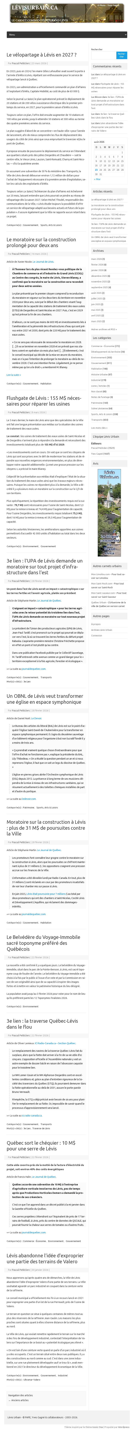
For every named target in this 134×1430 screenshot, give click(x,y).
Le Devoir (36, 718)
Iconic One (97, 1427)
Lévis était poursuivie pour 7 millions (46, 894)
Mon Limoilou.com (100, 574)
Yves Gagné (97, 453)
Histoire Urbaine (99, 374)
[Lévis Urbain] (67, 22)
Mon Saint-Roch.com (101, 583)
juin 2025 (95, 304)
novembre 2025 (99, 281)
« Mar (97, 179)
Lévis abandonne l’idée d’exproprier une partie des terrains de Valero (107, 127)
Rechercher (97, 49)
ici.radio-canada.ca (32, 1115)
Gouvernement (30, 225)
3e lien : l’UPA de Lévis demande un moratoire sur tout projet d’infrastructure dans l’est (45, 566)
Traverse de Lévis (41, 1128)
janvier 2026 (97, 270)
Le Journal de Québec (49, 600)
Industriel (63, 1375)
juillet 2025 (96, 298)
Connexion (96, 635)
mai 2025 (95, 310)
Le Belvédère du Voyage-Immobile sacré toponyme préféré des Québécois (43, 942)
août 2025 (96, 293)
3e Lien (27, 681)
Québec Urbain (98, 602)
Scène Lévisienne (99, 408)
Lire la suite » (14, 375)
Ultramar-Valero (32, 1379)
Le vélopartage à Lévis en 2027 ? (41, 54)
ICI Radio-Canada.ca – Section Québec (55, 1043)
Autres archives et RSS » (104, 329)
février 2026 (97, 264)
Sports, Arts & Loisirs (51, 225)
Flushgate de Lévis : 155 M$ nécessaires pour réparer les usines (107, 88)
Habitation (45, 383)
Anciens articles (18, 1400)
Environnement (30, 546)
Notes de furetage (100, 397)
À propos (96, 624)
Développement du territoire (105, 351)
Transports (46, 677)
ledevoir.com (29, 798)
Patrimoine (28, 807)
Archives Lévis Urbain (101, 630)
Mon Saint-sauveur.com (103, 593)
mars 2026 (96, 259)
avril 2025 (96, 315)
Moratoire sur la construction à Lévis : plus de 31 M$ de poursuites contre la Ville (46, 827)
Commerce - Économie (34, 1241)
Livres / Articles (98, 386)
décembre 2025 (99, 276)
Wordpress (123, 1427)
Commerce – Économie (102, 346)
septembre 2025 (99, 287)
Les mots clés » (99, 427)
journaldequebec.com (34, 668)
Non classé (96, 391)
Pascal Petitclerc (21, 63)
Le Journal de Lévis (43, 261)
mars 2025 (96, 321)
